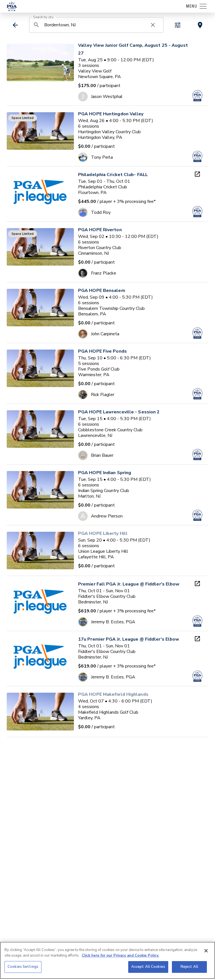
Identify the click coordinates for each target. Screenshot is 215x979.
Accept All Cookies (148, 966)
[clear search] (153, 25)
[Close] (206, 951)
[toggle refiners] (177, 25)
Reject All (189, 966)
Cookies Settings (23, 966)
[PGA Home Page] (12, 6)
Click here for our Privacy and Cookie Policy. (120, 955)
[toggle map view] (200, 25)
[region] (107, 960)
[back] (15, 25)
